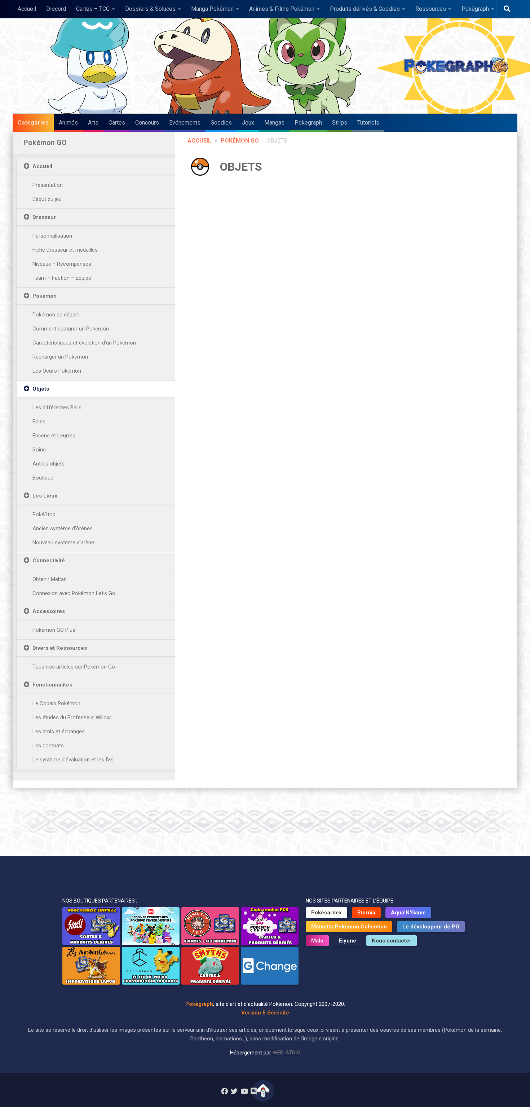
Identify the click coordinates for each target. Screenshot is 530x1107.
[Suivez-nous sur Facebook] (224, 1091)
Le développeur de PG (430, 926)
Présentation (47, 185)
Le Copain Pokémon (56, 703)
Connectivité (48, 560)
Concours (147, 122)
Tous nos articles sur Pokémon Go (73, 666)
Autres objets (48, 463)
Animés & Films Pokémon (281, 8)
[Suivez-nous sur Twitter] (234, 1091)
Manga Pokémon (212, 8)
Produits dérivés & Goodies (365, 8)
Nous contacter (391, 940)
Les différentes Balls (56, 407)
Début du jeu (47, 199)
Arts (93, 122)
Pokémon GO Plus (53, 630)
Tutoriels (368, 122)
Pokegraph (308, 122)
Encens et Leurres (53, 435)
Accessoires (48, 611)
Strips (339, 122)
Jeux (248, 122)
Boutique (42, 477)
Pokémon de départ (55, 314)
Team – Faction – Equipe (61, 278)
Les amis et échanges (58, 731)
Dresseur (44, 217)
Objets (40, 389)
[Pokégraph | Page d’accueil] (458, 66)
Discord (56, 8)
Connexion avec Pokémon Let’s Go (73, 593)
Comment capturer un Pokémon (70, 328)
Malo (317, 940)
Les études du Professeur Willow (71, 717)
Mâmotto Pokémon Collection (349, 926)
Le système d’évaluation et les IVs (73, 759)
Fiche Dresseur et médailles (65, 250)
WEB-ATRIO (286, 1052)
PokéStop (44, 514)
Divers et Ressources (59, 648)
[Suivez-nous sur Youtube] (243, 1091)
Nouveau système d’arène (63, 542)
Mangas (274, 122)
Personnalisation (52, 236)
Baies (38, 421)
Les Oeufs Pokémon (56, 371)
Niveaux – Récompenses (61, 264)
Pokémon (44, 296)
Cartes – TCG (93, 8)
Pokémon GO (240, 140)
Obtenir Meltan (49, 579)
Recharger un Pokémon (60, 357)
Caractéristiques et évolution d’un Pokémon (84, 342)
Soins (39, 449)
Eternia (366, 912)
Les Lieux (44, 495)
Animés (68, 122)
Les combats (48, 745)
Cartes (117, 122)
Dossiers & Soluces (150, 8)
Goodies (221, 122)
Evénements (184, 122)
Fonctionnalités (52, 684)
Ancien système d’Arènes (62, 528)
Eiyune (347, 940)
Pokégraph (475, 8)
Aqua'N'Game (408, 912)
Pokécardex (326, 912)
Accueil (27, 8)
